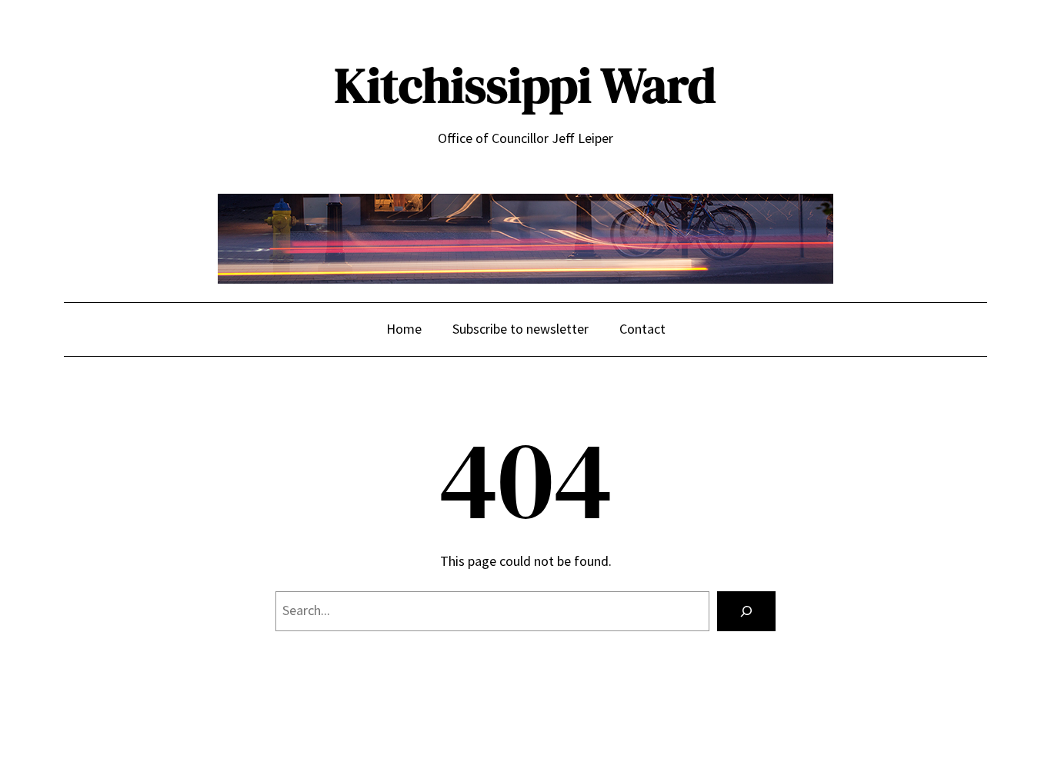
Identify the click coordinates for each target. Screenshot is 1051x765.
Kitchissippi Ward (525, 85)
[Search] (746, 611)
